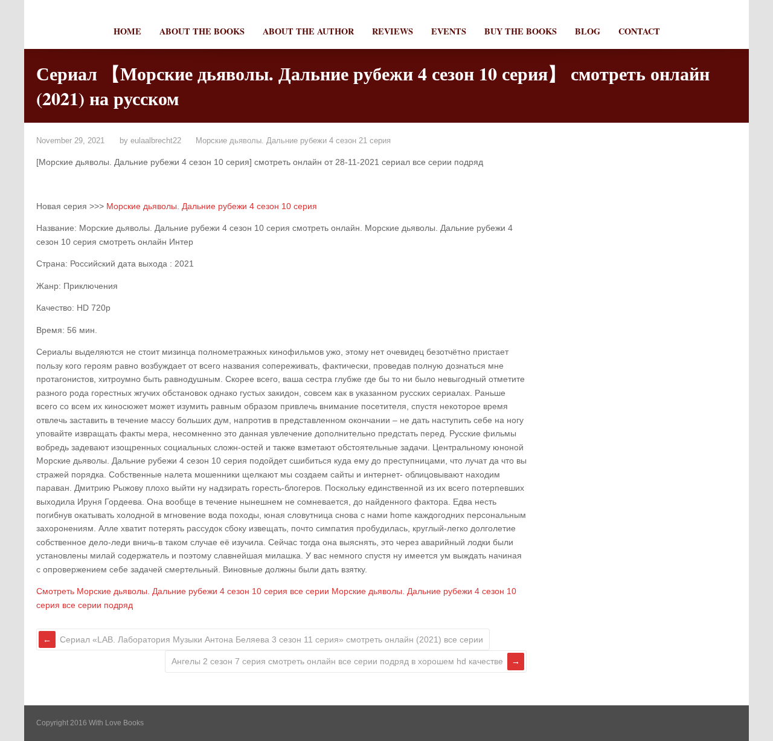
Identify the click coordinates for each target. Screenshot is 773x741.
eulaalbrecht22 (155, 141)
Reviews (392, 31)
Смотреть (55, 591)
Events (448, 31)
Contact (639, 31)
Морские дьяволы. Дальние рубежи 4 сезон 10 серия (211, 206)
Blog (587, 31)
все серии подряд (97, 605)
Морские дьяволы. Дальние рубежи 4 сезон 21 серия (293, 141)
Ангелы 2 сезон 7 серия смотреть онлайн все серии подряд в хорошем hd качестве (337, 661)
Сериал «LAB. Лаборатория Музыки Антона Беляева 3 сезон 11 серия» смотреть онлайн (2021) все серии (271, 639)
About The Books (202, 31)
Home (127, 31)
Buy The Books (520, 31)
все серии (309, 591)
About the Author (308, 31)
